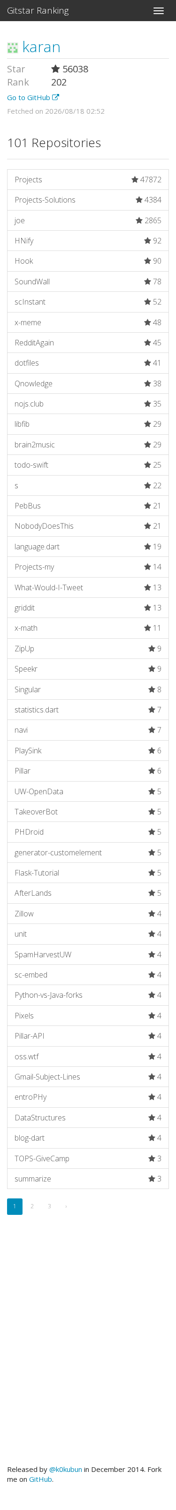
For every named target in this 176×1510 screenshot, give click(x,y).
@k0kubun (65, 1469)
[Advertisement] (88, 1350)
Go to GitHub (29, 97)
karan (39, 46)
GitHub (40, 1479)
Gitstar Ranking (38, 10)
